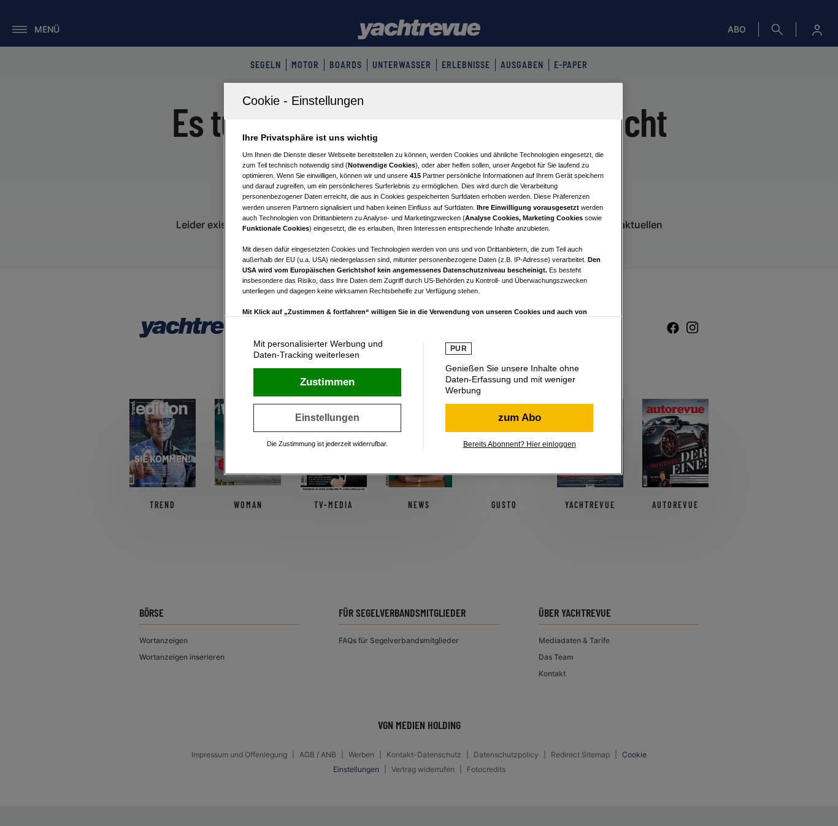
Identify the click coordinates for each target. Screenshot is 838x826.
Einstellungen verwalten (327, 418)
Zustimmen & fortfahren (327, 382)
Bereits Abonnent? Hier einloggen (519, 444)
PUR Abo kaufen (519, 418)
